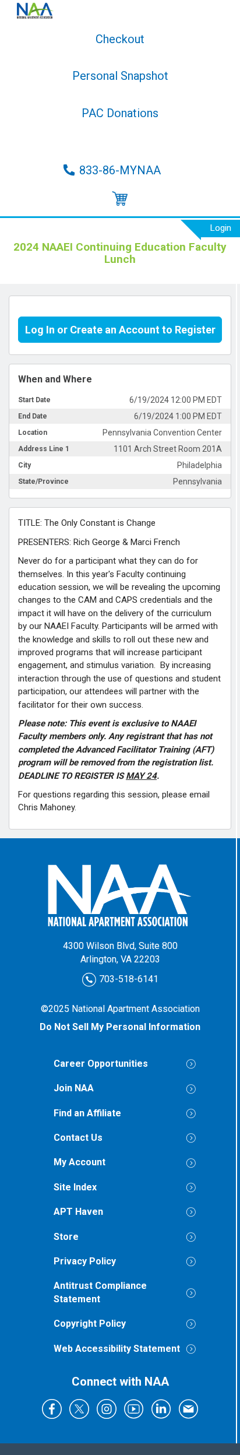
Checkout (120, 39)
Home (120, 10)
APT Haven (78, 1211)
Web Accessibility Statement (117, 1348)
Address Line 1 (43, 449)
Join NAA (74, 1088)
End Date (32, 416)
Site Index (75, 1187)
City (24, 465)
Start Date (34, 400)
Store (120, 141)
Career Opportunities (101, 1063)
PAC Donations (120, 113)
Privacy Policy (85, 1261)
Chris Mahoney (46, 807)
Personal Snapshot (120, 76)
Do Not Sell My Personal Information (120, 1026)
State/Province (43, 481)
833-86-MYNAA (120, 170)
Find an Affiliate (87, 1113)
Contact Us (78, 1137)
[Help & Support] (120, 199)
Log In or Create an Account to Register (120, 330)
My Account (79, 1162)
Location (32, 432)
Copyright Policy (90, 1323)
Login (220, 228)
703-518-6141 (127, 978)
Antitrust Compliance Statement (100, 1292)
